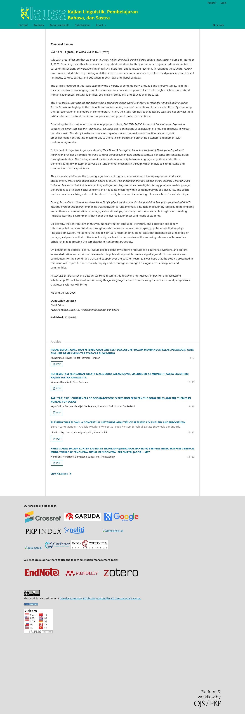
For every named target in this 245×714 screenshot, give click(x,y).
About (100, 25)
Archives (39, 25)
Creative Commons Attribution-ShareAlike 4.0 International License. (100, 598)
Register (212, 2)
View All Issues (59, 473)
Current (23, 25)
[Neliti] (74, 532)
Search (219, 25)
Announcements (59, 25)
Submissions (82, 25)
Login (223, 2)
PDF (58, 364)
